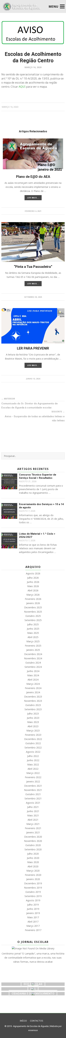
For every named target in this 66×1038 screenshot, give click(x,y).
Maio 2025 (33, 632)
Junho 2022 (33, 760)
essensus (33, 1030)
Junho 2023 (33, 717)
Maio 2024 (33, 675)
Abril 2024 (33, 679)
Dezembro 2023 (33, 696)
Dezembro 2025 (33, 607)
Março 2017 (33, 925)
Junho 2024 (33, 671)
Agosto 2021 (33, 802)
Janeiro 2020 (33, 879)
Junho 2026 (33, 582)
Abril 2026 (33, 590)
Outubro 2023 (33, 705)
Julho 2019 (33, 904)
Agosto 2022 (33, 751)
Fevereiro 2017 (33, 930)
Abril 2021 (33, 819)
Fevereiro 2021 (33, 828)
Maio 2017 (33, 917)
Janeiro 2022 (33, 781)
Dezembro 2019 (33, 883)
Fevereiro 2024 (33, 688)
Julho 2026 (33, 577)
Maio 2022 (33, 764)
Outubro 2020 (33, 845)
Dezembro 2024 (33, 654)
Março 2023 (33, 730)
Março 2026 (33, 594)
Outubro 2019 (33, 891)
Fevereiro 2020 (33, 874)
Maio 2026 (33, 586)
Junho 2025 (33, 628)
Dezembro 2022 (33, 739)
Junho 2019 (33, 908)
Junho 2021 (33, 811)
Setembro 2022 (33, 747)
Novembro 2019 (33, 887)
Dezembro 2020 (33, 836)
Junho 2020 (33, 858)
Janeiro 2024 (33, 692)
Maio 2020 (33, 862)
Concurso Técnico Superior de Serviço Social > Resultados (37, 476)
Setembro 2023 (33, 709)
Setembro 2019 (33, 896)
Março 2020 (33, 870)
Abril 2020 (33, 866)
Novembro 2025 (33, 611)
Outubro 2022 (33, 743)
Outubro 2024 (33, 662)
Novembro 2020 (33, 841)
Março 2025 (33, 641)
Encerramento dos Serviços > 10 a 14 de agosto (41, 506)
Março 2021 (33, 824)
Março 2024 (33, 683)
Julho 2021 (33, 807)
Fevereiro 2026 (33, 599)
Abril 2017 (33, 921)
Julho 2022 (33, 756)
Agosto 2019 (33, 900)
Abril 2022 (33, 768)
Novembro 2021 (33, 790)
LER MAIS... (33, 197)
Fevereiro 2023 (33, 734)
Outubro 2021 (33, 794)
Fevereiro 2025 (33, 645)
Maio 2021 (33, 815)
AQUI (21, 86)
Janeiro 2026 (33, 603)
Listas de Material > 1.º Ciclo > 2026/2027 (37, 535)
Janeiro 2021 (33, 832)
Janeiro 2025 (33, 649)
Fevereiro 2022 (33, 777)
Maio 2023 (33, 722)
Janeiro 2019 (33, 913)
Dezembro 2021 (33, 785)
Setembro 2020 (33, 849)
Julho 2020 (33, 853)
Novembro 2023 (33, 700)
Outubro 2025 (33, 616)
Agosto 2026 (33, 573)
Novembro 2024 (33, 658)
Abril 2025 (33, 637)
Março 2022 (33, 773)
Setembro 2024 (33, 666)
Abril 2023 (33, 726)
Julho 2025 (33, 624)
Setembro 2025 (33, 620)
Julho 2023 (33, 713)
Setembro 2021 (33, 798)
